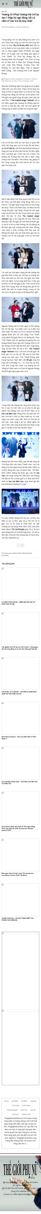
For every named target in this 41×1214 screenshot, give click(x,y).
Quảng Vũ (25, 27)
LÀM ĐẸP (33, 1101)
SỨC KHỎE (15, 1106)
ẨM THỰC (15, 1114)
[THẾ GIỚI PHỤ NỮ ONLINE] (23, 4)
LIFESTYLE (23, 1110)
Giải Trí (4, 11)
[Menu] (3, 3)
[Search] (6, 4)
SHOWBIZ (15, 1101)
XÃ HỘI (6, 1101)
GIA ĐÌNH (24, 1101)
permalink (5, 555)
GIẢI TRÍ (33, 1110)
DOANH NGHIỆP (12, 1110)
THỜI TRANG (26, 1106)
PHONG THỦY (26, 1114)
